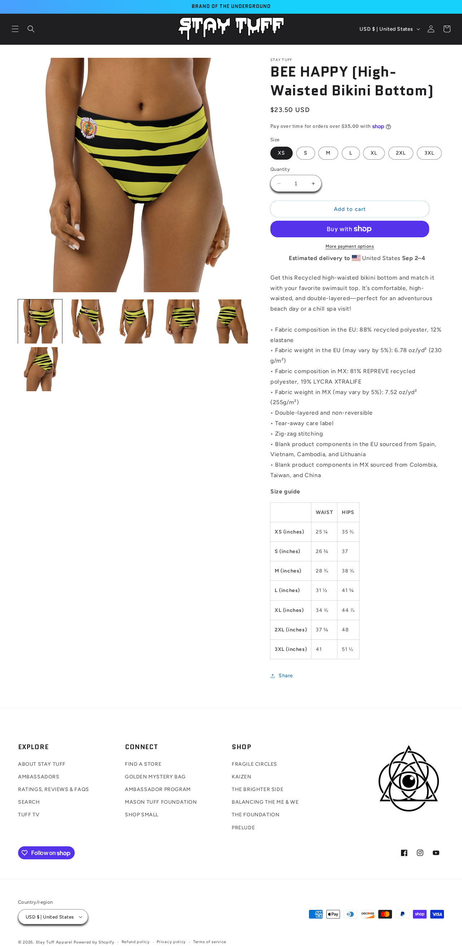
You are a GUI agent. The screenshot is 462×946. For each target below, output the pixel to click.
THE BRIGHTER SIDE (257, 789)
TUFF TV (28, 815)
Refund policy (136, 941)
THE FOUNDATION (255, 815)
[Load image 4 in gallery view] (183, 321)
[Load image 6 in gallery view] (40, 369)
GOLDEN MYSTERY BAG (155, 777)
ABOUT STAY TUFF (42, 764)
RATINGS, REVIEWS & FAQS (53, 789)
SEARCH (29, 802)
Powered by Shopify (94, 942)
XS (281, 153)
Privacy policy (171, 941)
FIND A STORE (143, 764)
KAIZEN (242, 777)
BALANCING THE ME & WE (265, 802)
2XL (401, 153)
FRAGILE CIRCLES (254, 764)
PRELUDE (243, 828)
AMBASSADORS (39, 777)
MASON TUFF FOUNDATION (161, 802)
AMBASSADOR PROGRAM (158, 789)
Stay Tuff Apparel (54, 942)
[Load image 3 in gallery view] (135, 321)
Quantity (280, 169)
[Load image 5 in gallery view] (230, 321)
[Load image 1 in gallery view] (40, 321)
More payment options (350, 246)
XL (374, 153)
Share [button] (286, 676)
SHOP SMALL (141, 815)
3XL (429, 153)
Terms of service (209, 941)
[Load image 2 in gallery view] (88, 321)
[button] (15, 29)
